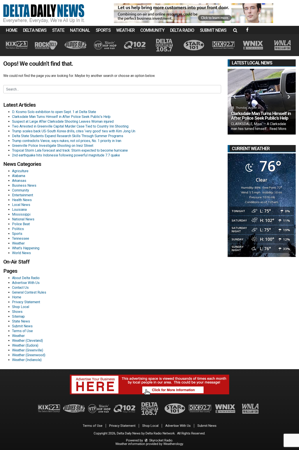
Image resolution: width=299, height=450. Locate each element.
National (80, 30)
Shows (17, 312)
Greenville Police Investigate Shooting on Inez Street (52, 146)
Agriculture (20, 171)
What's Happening (25, 248)
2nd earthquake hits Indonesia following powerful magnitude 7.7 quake (66, 155)
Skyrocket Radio (160, 440)
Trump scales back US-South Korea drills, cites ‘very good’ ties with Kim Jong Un (73, 131)
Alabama (18, 176)
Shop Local (20, 307)
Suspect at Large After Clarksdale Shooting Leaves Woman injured (63, 121)
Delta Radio (182, 30)
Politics (18, 229)
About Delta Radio (26, 278)
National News (23, 219)
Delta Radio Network (160, 433)
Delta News (34, 30)
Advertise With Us (26, 283)
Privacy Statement (26, 302)
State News (21, 321)
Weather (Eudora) (25, 345)
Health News (22, 200)
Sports (103, 30)
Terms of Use (22, 331)
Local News (21, 205)
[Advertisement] (193, 13)
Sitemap (18, 316)
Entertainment (22, 195)
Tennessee (20, 238)
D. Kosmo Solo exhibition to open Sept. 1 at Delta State (54, 112)
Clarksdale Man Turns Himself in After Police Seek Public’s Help (61, 117)
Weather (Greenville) (27, 350)
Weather (125, 30)
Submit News (213, 30)
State (58, 30)
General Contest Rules (29, 292)
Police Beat (21, 224)
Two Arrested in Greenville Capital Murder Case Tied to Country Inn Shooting (70, 126)
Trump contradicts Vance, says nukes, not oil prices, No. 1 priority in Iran (66, 141)
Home (11, 30)
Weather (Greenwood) (28, 355)
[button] (235, 30)
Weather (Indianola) (27, 360)
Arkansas (19, 181)
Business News (24, 185)
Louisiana (19, 209)
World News (21, 253)
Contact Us (20, 287)
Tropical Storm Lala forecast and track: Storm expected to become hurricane (70, 150)
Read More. (278, 129)
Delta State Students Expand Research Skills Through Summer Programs (67, 136)
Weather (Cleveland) (27, 340)
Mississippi (21, 214)
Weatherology (173, 444)
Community (152, 30)
